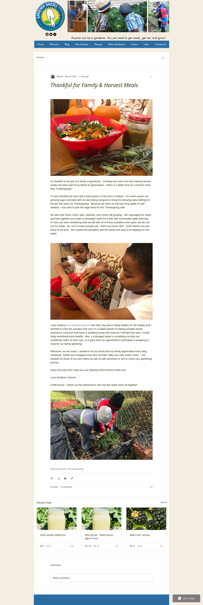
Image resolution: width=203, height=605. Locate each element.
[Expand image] (101, 425)
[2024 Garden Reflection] (57, 519)
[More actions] (151, 76)
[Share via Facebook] (51, 478)
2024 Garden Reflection (53, 535)
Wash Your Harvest (140, 535)
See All (163, 502)
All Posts (40, 57)
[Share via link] (72, 478)
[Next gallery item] (149, 425)
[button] (163, 57)
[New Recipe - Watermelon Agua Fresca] (102, 519)
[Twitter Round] (50, 34)
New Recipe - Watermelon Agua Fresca (99, 536)
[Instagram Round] (47, 34)
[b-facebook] (54, 34)
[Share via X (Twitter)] (58, 478)
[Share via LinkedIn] (65, 478)
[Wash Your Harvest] (146, 519)
